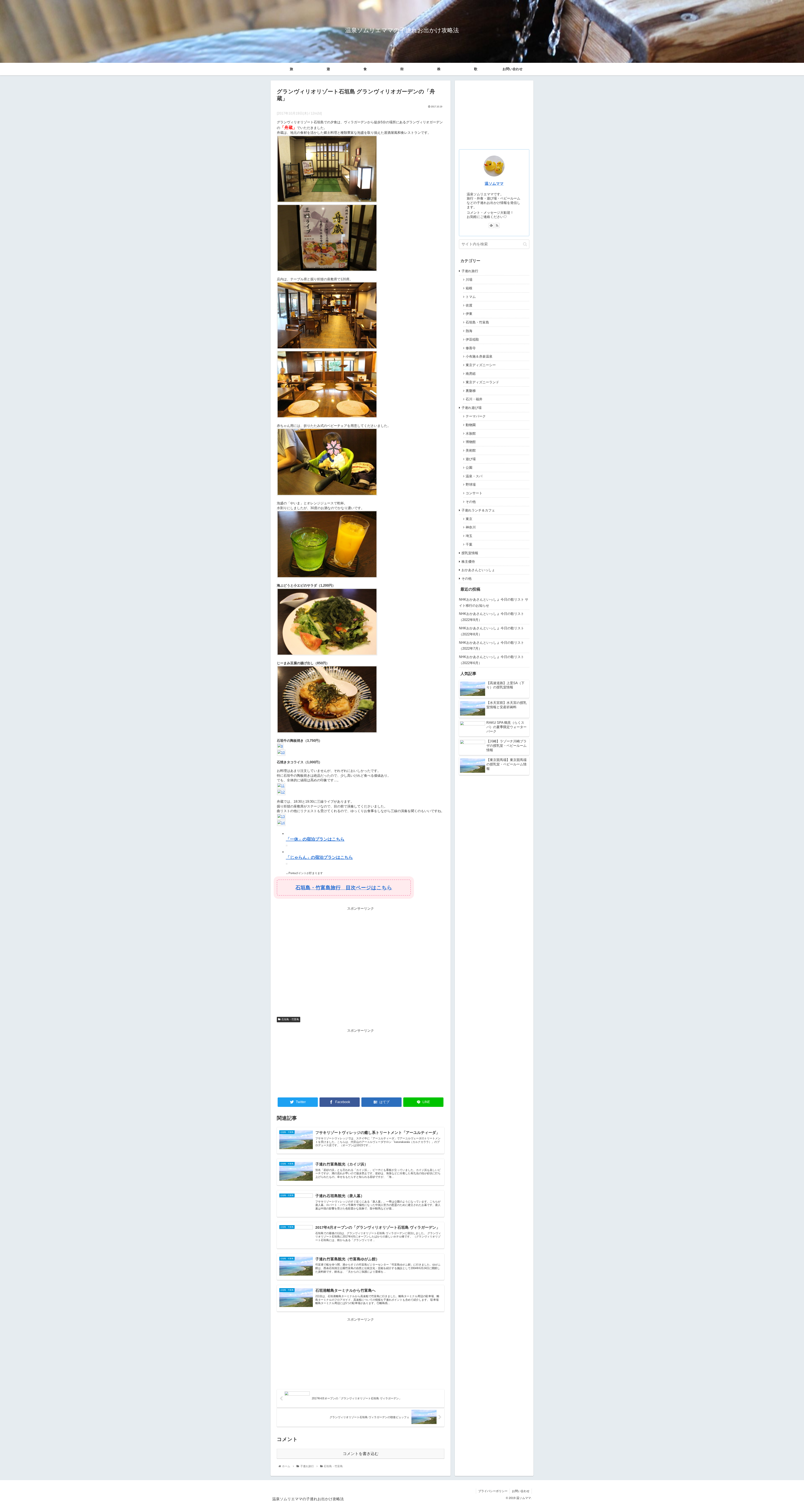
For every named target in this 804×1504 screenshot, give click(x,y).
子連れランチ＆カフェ (478, 510)
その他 (471, 501)
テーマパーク (476, 416)
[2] (327, 270)
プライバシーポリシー (493, 1491)
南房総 (471, 373)
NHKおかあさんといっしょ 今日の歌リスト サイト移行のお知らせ (493, 602)
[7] (327, 654)
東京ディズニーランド (482, 382)
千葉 (469, 544)
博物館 (471, 442)
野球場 (471, 484)
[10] (281, 752)
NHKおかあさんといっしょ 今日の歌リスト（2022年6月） (491, 660)
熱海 (469, 331)
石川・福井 (474, 399)
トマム (471, 297)
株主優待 (468, 561)
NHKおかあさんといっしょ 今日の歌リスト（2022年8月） (491, 631)
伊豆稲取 (472, 339)
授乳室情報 (469, 553)
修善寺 (471, 348)
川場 (469, 279)
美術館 (471, 450)
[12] (281, 792)
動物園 (471, 425)
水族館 (471, 433)
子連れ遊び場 (471, 407)
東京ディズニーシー (481, 365)
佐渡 (469, 305)
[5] (327, 494)
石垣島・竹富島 (290, 1019)
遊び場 (471, 459)
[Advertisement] (360, 962)
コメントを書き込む (361, 1453)
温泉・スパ (474, 476)
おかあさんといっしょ (478, 570)
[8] (327, 732)
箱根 (469, 288)
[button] (525, 244)
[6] (327, 577)
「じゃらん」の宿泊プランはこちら (319, 857)
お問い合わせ (512, 69)
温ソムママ (494, 184)
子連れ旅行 (469, 271)
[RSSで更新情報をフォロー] (497, 225)
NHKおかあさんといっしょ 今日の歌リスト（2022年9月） (491, 617)
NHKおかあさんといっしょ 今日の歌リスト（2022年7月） (491, 645)
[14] (281, 823)
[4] (327, 417)
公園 (469, 467)
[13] (281, 816)
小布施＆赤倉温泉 (479, 356)
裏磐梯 (471, 391)
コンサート (474, 493)
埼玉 (469, 536)
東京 (469, 519)
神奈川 (471, 527)
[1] (327, 201)
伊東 (469, 313)
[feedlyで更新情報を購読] (491, 225)
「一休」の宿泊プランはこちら (315, 839)
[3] (327, 348)
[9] (280, 746)
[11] (281, 786)
